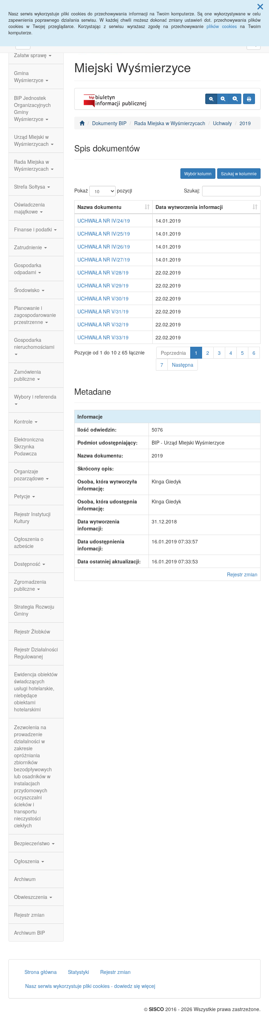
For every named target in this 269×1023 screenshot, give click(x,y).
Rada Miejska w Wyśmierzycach (32, 165)
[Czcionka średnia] (223, 99)
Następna (182, 364)
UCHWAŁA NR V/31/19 (103, 311)
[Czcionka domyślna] (211, 99)
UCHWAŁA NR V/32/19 (103, 324)
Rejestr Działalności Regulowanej (36, 653)
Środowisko (27, 289)
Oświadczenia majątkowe (29, 208)
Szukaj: (192, 190)
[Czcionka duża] (235, 99)
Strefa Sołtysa (30, 186)
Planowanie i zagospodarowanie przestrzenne (35, 314)
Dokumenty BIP (109, 123)
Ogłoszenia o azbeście (28, 542)
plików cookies (222, 26)
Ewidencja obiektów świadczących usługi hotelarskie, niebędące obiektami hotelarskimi (35, 692)
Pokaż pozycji (103, 190)
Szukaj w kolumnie (239, 173)
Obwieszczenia (31, 896)
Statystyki (78, 971)
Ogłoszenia (27, 861)
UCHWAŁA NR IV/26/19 (103, 246)
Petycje (23, 496)
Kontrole (24, 421)
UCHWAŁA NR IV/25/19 (103, 233)
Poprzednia (173, 352)
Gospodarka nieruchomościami (34, 343)
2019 (245, 123)
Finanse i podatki (33, 229)
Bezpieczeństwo (32, 843)
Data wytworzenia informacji (189, 206)
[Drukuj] (249, 99)
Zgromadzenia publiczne (30, 585)
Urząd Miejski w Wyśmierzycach (32, 140)
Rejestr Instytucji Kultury (32, 517)
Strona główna (41, 971)
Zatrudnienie (28, 247)
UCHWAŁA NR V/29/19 (103, 285)
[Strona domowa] (82, 123)
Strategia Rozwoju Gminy (34, 610)
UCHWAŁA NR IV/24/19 (103, 220)
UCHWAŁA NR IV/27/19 (103, 259)
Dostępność (28, 563)
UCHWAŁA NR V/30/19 (103, 298)
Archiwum (25, 878)
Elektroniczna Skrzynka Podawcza (29, 446)
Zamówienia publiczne (27, 375)
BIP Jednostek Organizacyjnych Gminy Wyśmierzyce (32, 108)
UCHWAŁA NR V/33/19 (103, 337)
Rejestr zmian (29, 914)
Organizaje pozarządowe (29, 475)
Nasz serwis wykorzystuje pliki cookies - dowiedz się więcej (90, 985)
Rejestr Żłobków (32, 631)
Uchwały (222, 123)
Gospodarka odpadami (27, 269)
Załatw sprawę (31, 55)
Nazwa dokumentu (99, 206)
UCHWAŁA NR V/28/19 (103, 272)
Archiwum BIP (29, 932)
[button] (260, 6)
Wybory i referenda (35, 396)
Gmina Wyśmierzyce (29, 76)
